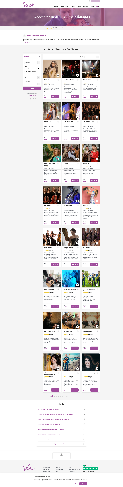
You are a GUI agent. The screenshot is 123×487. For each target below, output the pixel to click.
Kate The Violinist (68, 121)
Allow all (83, 483)
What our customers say (74, 469)
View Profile (55, 96)
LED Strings (86, 247)
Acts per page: (27, 75)
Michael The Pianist (49, 331)
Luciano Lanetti (68, 205)
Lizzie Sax (86, 205)
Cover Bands (46, 469)
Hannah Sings (87, 79)
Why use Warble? (60, 469)
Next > (67, 396)
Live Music (55, 6)
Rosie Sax (46, 79)
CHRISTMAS (85, 6)
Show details (73, 483)
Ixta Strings (47, 205)
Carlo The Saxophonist (70, 289)
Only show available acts (31, 71)
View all (75, 28)
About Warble (59, 467)
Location (26, 60)
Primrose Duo (87, 163)
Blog (57, 471)
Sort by (82, 56)
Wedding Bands (46, 467)
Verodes (66, 163)
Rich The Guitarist (49, 289)
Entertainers (64, 6)
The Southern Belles (88, 121)
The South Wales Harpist (89, 373)
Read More (27, 42)
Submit (32, 88)
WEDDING (73, 6)
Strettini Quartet (87, 331)
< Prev (44, 396)
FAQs (70, 467)
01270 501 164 (96, 1)
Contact (92, 6)
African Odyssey (68, 331)
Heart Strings (48, 247)
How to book (72, 471)
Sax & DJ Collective (69, 79)
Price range (27, 81)
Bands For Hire (46, 471)
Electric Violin (48, 121)
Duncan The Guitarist (69, 373)
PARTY (79, 6)
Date (25, 66)
